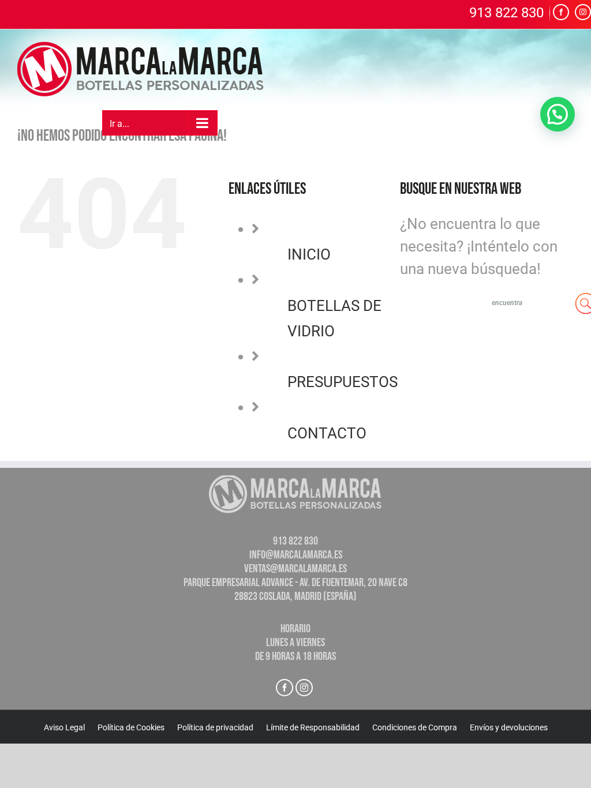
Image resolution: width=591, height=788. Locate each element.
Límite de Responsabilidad (313, 727)
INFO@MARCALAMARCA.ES (295, 555)
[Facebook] (284, 687)
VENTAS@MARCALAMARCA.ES (295, 569)
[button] (557, 114)
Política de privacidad (215, 727)
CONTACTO (326, 433)
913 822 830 (506, 13)
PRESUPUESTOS (342, 382)
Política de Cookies (131, 727)
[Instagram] (304, 687)
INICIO (309, 254)
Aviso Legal (64, 727)
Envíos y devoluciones (509, 727)
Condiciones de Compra (414, 727)
